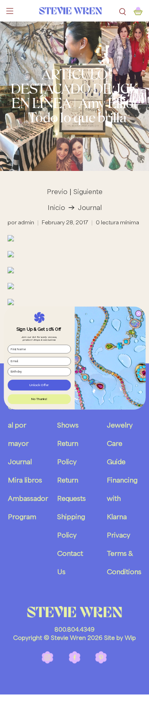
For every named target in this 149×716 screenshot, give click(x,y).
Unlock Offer (39, 385)
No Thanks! (39, 399)
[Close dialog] (138, 313)
